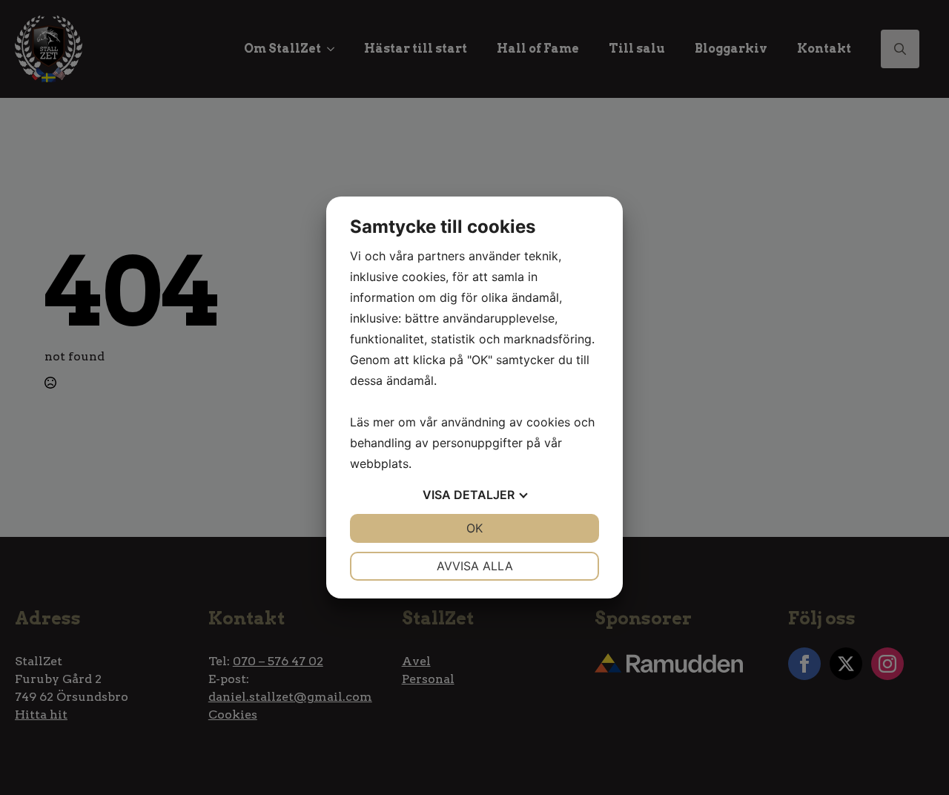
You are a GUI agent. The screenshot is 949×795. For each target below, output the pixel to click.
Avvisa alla (475, 565)
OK (474, 528)
